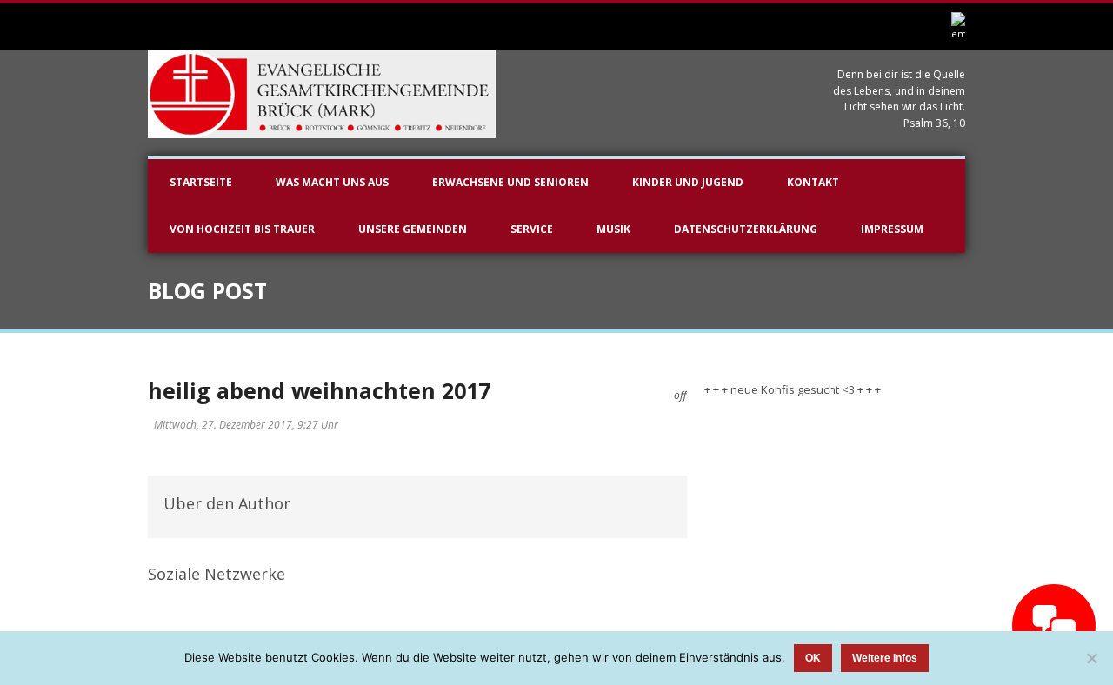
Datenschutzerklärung (745, 229)
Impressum (892, 229)
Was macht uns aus (332, 182)
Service (531, 229)
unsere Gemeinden (412, 229)
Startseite (201, 182)
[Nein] (1091, 658)
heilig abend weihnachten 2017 (319, 390)
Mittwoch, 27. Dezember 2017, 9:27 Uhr (246, 424)
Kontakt (813, 182)
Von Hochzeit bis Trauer (242, 229)
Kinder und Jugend (687, 182)
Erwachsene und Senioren (510, 182)
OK (813, 658)
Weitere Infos (884, 658)
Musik (613, 229)
